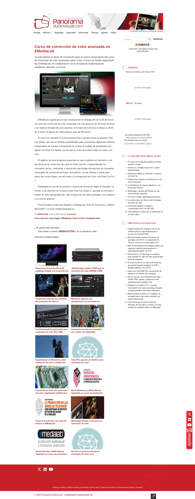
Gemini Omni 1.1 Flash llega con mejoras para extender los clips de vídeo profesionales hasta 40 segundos (145, 256)
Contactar (138, 487)
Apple (57, 218)
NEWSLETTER (66, 231)
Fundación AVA (93, 218)
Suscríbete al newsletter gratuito (138, 144)
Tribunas (94, 32)
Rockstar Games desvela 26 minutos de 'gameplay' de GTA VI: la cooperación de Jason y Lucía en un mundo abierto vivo (143, 240)
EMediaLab (66, 218)
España (134, 31)
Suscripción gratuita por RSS (136, 135)
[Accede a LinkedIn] (189, 419)
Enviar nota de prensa (126, 487)
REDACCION (43, 214)
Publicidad (84, 487)
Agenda (104, 32)
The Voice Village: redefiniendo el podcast (144, 197)
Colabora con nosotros (108, 487)
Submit (149, 39)
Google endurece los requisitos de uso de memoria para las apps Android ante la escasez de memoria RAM (144, 231)
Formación (71, 214)
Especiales (71, 32)
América (143, 31)
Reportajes (59, 32)
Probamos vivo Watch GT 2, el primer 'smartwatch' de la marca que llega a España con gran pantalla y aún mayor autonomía (145, 287)
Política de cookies (59, 487)
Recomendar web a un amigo (136, 140)
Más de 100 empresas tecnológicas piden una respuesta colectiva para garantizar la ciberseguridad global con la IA (145, 248)
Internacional (156, 31)
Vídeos (113, 32)
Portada (36, 32)
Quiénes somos (73, 487)
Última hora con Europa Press (142, 223)
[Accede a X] (189, 414)
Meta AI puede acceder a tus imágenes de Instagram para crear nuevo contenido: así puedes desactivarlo (144, 296)
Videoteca (132, 67)
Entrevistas (83, 32)
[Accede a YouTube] (189, 425)
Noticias (46, 32)
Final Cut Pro (79, 218)
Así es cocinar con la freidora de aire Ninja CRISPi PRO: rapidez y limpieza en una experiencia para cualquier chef (144, 279)
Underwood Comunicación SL (78, 495)
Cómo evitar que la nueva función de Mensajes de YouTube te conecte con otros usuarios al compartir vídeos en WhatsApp (144, 304)
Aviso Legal (94, 487)
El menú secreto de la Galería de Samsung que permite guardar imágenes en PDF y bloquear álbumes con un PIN (144, 265)
